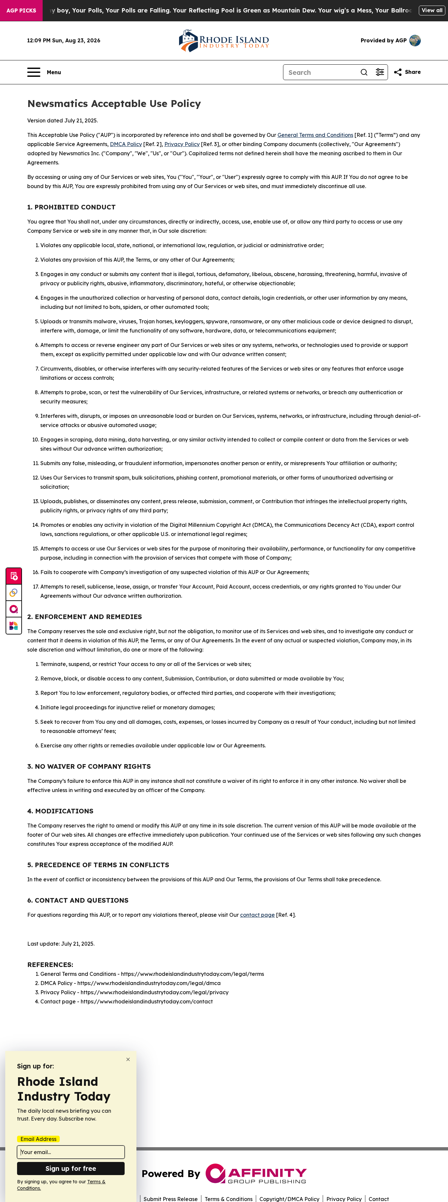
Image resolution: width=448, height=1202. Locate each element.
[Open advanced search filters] (380, 72)
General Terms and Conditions (315, 135)
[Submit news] (13, 576)
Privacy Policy (182, 144)
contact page (257, 915)
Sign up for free (71, 1168)
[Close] (128, 1059)
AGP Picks (21, 10)
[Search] (364, 72)
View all (432, 10)
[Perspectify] (13, 593)
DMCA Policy (126, 144)
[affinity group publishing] (13, 609)
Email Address (38, 1139)
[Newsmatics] (13, 625)
